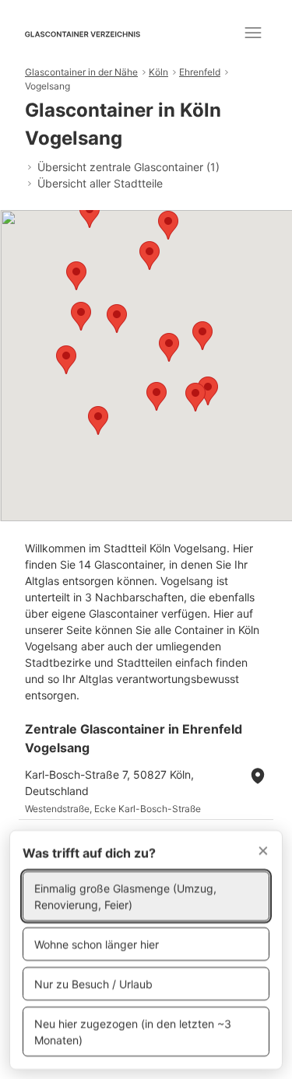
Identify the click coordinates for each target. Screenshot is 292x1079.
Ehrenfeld (199, 72)
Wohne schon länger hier (96, 944)
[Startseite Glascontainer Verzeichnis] (82, 32)
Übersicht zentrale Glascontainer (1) (128, 166)
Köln (158, 72)
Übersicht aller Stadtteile (100, 183)
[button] (168, 225)
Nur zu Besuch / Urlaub (93, 983)
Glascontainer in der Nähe (81, 72)
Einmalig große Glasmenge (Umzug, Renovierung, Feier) (125, 896)
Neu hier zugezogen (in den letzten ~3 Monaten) (132, 1031)
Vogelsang (47, 86)
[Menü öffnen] (253, 33)
